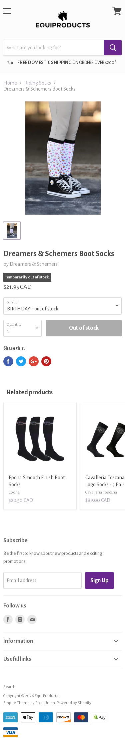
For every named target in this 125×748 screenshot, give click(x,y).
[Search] (113, 47)
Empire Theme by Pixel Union (29, 703)
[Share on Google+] (34, 361)
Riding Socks (37, 83)
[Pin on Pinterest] (46, 361)
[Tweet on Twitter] (21, 361)
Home (10, 83)
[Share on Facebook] (8, 361)
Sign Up (99, 580)
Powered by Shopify (74, 703)
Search (9, 687)
